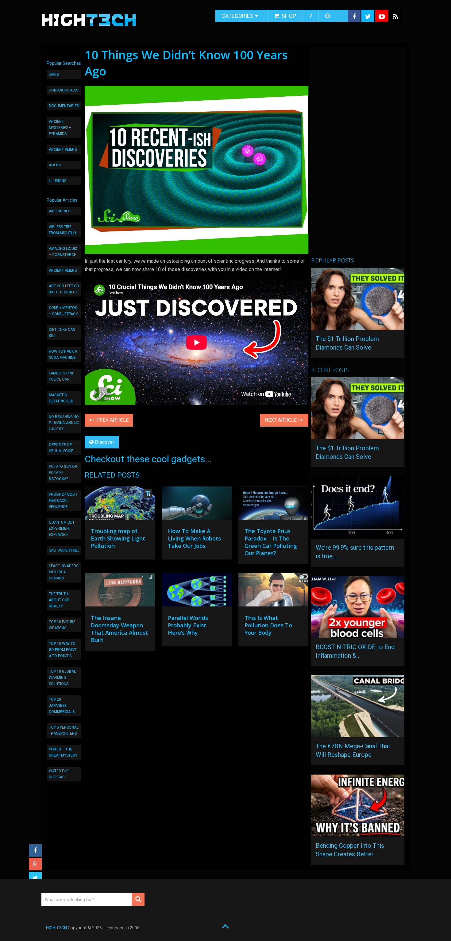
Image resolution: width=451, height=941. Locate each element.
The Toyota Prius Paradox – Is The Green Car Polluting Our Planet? (271, 542)
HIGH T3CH (56, 927)
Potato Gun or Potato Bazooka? (63, 472)
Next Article (281, 420)
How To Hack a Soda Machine (63, 354)
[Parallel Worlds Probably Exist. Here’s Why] (197, 591)
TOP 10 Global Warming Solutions (62, 677)
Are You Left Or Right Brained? (64, 289)
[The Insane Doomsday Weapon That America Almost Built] (120, 591)
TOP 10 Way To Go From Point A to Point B (62, 649)
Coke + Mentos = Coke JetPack (63, 311)
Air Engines (59, 211)
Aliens (55, 165)
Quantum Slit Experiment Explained (62, 528)
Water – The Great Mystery (63, 752)
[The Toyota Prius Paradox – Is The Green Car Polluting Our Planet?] (273, 504)
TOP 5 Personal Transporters (63, 730)
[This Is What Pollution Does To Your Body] (273, 591)
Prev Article (112, 420)
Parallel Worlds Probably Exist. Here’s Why (188, 625)
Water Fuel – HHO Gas (61, 774)
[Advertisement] (357, 154)
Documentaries (64, 106)
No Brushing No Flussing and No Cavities (64, 423)
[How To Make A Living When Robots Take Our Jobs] (197, 504)
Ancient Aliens (63, 149)
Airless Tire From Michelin (62, 230)
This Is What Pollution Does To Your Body (268, 625)
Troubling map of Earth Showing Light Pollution (118, 538)
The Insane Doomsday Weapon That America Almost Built (119, 629)
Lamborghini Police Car (61, 376)
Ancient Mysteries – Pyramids (60, 127)
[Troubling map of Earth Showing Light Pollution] (120, 504)
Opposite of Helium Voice (61, 448)
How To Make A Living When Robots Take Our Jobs (194, 538)
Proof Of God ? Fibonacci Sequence (63, 500)
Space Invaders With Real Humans (63, 572)
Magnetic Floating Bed (61, 398)
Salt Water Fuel (64, 550)
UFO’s (54, 74)
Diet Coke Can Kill (62, 332)
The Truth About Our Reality (59, 600)
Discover (104, 442)
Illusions (57, 181)
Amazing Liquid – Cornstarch (63, 251)
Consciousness (63, 90)
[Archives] (328, 16)
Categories (237, 16)
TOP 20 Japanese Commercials (62, 705)
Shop (288, 16)
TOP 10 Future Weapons (62, 625)
